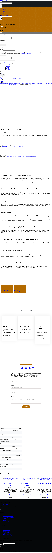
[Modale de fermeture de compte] (1, 32)
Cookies (4, 533)
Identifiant (2, 47)
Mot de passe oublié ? (13, 42)
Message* (13, 396)
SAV (2, 73)
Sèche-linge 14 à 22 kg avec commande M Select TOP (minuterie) (21, 156)
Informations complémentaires (31, 163)
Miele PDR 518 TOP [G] (10, 484)
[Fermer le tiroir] (1, 7)
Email (1, 543)
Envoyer (2, 544)
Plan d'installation (5, 291)
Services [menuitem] (4, 10)
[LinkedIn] (1, 31)
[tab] (20, 164)
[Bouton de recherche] (1, 5)
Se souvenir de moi (5, 42)
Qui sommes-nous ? (6, 528)
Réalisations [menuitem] (5, 11)
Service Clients (6, 522)
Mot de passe (2, 40)
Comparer (3, 151)
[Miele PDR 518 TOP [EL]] (27, 479)
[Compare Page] (6, 151)
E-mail (1, 49)
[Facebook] (2, 31)
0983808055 (4, 146)
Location (4, 518)
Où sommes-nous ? (6, 530)
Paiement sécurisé (6, 514)
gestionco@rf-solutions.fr (18, 146)
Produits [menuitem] (4, 9)
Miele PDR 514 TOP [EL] (44, 484)
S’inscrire (4, 35)
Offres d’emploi (6, 532)
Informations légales (7, 534)
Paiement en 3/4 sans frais (8, 516)
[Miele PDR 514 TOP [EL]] (44, 479)
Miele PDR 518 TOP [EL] (27, 484)
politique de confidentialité (26, 53)
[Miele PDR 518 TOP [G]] (10, 479)
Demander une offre (13, 141)
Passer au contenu (3, 0)
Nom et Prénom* (15, 379)
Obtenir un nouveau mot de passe (7, 60)
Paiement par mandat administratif (9, 517)
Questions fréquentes (7, 527)
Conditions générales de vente (9, 535)
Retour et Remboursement (8, 521)
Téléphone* (13, 390)
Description (19, 163)
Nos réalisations (6, 531)
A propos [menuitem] (4, 13)
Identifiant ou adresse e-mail (5, 37)
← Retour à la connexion (5, 62)
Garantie (4, 519)
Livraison (4, 520)
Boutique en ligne (4, 15)
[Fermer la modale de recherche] (1, 1)
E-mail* (13, 385)
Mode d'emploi (17, 291)
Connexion (5, 34)
